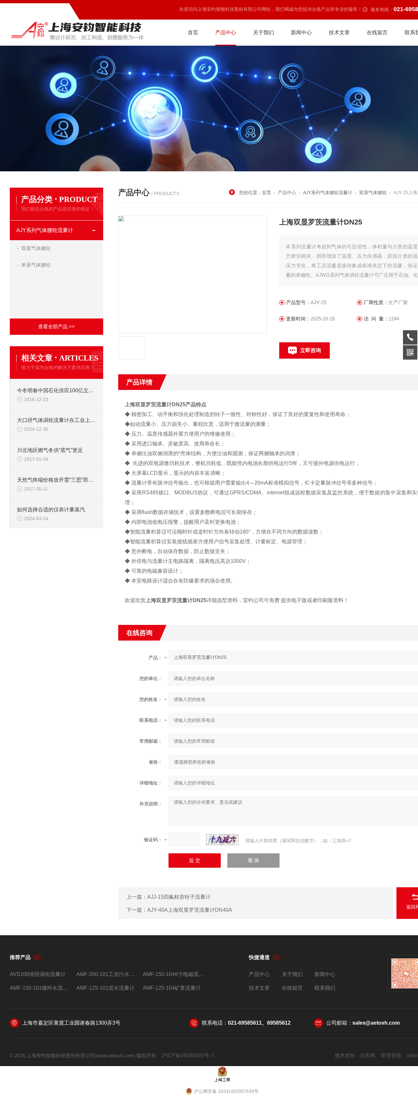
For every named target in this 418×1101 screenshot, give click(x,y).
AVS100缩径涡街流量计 (38, 974)
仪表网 (367, 1055)
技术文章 (339, 32)
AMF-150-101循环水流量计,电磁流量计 (40, 988)
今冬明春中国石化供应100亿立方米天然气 (57, 390)
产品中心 (225, 32)
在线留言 (377, 32)
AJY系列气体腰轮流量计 (44, 230)
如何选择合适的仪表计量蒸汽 (51, 509)
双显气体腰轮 (36, 248)
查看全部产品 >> (56, 326)
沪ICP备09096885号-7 (187, 1055)
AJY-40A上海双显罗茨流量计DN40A (189, 910)
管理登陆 (390, 1055)
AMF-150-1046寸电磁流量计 (173, 974)
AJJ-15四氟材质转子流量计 (179, 897)
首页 (193, 32)
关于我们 (263, 32)
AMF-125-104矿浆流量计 (172, 988)
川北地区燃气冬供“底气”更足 (50, 450)
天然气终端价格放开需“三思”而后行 (57, 480)
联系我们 (324, 988)
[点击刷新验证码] (222, 839)
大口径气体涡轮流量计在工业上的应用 (57, 420)
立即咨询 (310, 350)
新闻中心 (301, 32)
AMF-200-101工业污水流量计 (106, 974)
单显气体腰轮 (36, 265)
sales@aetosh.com (376, 1023)
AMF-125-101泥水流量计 (105, 988)
